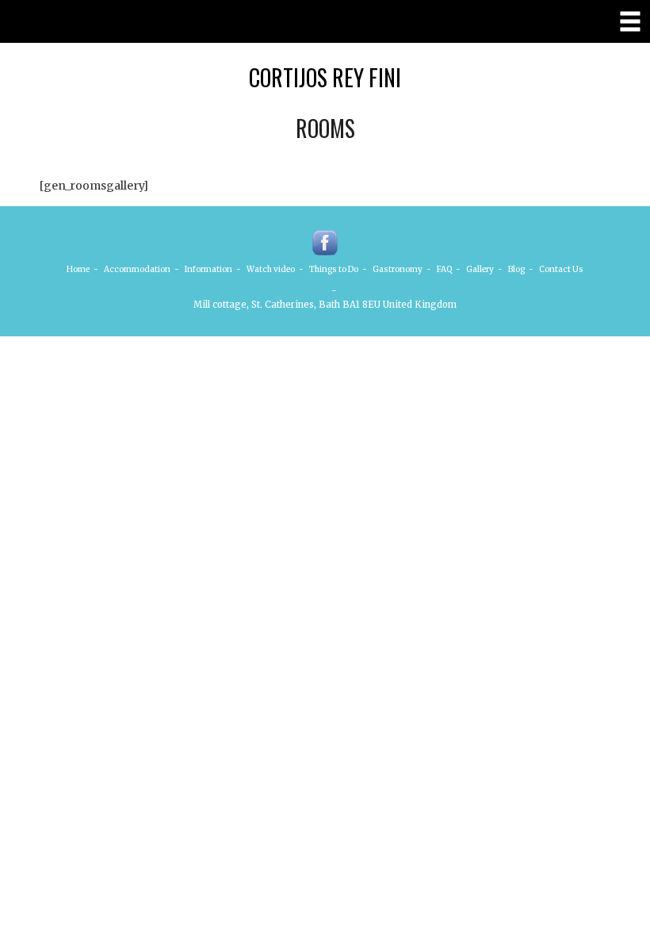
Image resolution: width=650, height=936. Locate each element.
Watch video (271, 269)
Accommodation (137, 269)
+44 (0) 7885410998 (382, 290)
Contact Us (561, 269)
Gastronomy (397, 269)
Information (208, 269)
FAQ (444, 269)
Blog (516, 269)
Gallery (480, 269)
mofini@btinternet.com (276, 290)
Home (78, 269)
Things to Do (333, 269)
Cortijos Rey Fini (325, 77)
